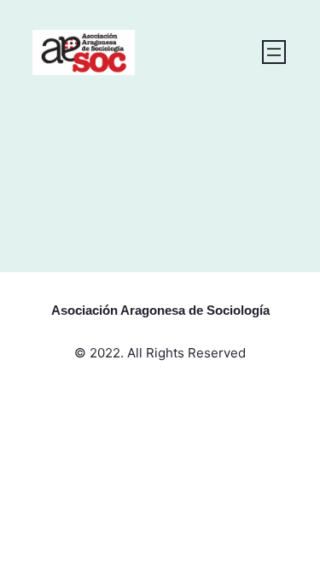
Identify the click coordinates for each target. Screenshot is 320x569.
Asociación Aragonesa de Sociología (160, 310)
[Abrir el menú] (274, 52)
